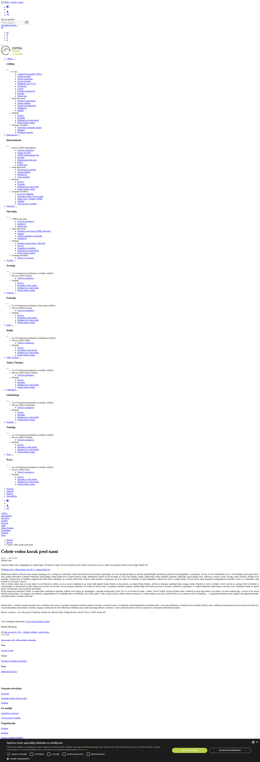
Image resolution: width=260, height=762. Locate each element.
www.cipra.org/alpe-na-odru (37, 621)
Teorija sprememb (25, 79)
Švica (8, 454)
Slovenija (10, 206)
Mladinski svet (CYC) (26, 84)
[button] (86, 758)
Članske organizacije (26, 91)
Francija (9, 293)
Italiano (9, 494)
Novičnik (5, 694)
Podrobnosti (82, 749)
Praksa (20, 162)
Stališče (20, 110)
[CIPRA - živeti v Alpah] (12, 2)
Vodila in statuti (24, 76)
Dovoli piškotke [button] (190, 750)
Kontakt (20, 93)
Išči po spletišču (8, 19)
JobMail (20, 201)
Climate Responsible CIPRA (29, 74)
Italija (8, 325)
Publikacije (22, 108)
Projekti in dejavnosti (26, 101)
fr (7, 35)
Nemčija (10, 422)
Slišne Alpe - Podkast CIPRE (29, 199)
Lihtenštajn (11, 390)
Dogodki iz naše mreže (27, 285)
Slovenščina (11, 496)
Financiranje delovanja (27, 160)
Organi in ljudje (24, 81)
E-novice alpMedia (25, 194)
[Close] (7, 146)
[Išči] (27, 22)
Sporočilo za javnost (9, 713)
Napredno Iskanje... (9, 25)
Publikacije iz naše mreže (28, 120)
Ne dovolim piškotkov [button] (230, 750)
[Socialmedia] (7, 15)
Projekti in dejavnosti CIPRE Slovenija (34, 231)
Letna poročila (23, 177)
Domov (9, 540)
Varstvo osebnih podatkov (12, 737)
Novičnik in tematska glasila (29, 127)
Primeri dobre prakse (26, 123)
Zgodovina (22, 86)
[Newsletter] (7, 7)
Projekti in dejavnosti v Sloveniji (31, 243)
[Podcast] (7, 12)
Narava (4, 650)
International (11, 135)
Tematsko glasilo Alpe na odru (30, 196)
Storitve (20, 233)
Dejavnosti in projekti (26, 170)
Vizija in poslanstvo (25, 150)
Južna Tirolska (12, 357)
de (7, 32)
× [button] (257, 742)
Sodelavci (21, 224)
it (7, 37)
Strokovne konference (26, 106)
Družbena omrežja (25, 132)
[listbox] (253, 742)
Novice (20, 115)
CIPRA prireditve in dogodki (29, 236)
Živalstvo (5, 661)
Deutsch (10, 489)
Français (10, 491)
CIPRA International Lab (28, 155)
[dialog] (130, 750)
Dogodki (21, 118)
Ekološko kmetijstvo (18, 661)
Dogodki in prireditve (26, 248)
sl (7, 40)
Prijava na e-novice (25, 258)
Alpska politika (23, 103)
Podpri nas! (22, 96)
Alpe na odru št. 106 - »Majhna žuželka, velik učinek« (18, 640)
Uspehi (20, 89)
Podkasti (21, 130)
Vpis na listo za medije (27, 204)
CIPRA (9, 59)
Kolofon (4, 733)
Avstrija (9, 260)
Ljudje (10, 650)
